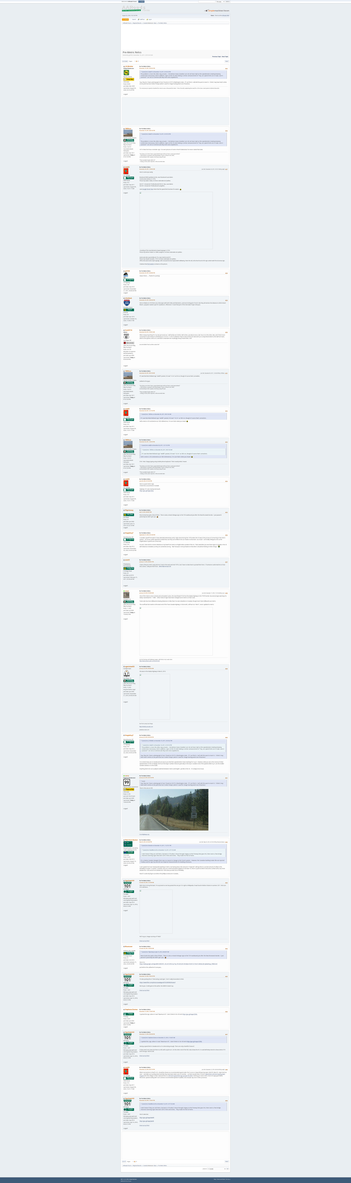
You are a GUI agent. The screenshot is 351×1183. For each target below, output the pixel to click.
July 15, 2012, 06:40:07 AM (145, 512)
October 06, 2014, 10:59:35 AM (146, 948)
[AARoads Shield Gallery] (124, 700)
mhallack (128, 298)
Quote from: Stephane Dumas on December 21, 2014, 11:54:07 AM (158, 1037)
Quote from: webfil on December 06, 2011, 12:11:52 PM (156, 445)
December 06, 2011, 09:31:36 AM (147, 373)
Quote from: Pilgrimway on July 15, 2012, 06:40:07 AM (155, 952)
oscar (127, 591)
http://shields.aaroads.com (146, 726)
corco (127, 776)
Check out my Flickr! (144, 941)
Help (215, 1179)
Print (226, 61)
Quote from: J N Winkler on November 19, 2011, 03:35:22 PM (157, 740)
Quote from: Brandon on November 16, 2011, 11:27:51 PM (156, 845)
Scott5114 (128, 330)
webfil (127, 167)
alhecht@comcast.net (165, 566)
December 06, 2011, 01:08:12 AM (147, 332)
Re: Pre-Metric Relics (144, 66)
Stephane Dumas (131, 1009)
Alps (155, 23)
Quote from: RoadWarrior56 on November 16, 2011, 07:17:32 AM (159, 850)
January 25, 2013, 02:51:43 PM (146, 777)
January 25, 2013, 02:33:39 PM (146, 737)
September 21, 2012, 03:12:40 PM (147, 534)
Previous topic (216, 56)
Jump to (205, 1168)
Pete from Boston (131, 840)
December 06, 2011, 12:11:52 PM (147, 410)
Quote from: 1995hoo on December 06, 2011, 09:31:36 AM (156, 414)
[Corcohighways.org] (124, 806)
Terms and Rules (221, 1179)
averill (127, 560)
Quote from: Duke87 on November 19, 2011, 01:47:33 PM (156, 72)
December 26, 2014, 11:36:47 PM (147, 1100)
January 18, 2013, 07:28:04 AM (146, 593)
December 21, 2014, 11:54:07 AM (147, 1011)
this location (150, 264)
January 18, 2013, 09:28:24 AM (146, 668)
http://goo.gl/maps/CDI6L (190, 1014)
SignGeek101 (129, 881)
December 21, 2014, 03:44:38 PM (147, 1034)
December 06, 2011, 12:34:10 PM (147, 441)
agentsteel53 (129, 667)
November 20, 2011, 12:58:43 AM (147, 169)
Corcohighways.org (144, 834)
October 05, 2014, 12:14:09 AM (146, 882)
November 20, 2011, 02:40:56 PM (147, 273)
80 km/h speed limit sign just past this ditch (181, 1076)
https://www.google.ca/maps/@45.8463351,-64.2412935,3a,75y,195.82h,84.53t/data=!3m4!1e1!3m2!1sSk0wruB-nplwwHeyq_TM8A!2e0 (178, 964)
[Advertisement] (175, 38)
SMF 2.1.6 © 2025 (125, 1179)
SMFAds (122, 1181)
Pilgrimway (129, 510)
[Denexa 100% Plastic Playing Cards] (124, 363)
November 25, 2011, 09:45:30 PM (147, 300)
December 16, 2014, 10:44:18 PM (147, 976)
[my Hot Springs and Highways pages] (124, 617)
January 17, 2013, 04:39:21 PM (146, 561)
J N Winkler (129, 66)
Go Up (124, 1161)
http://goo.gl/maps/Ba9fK (147, 1117)
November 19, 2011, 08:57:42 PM (147, 130)
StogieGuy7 (129, 533)
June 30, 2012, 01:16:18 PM (145, 481)
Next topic (225, 56)
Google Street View (147, 189)
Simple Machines (133, 1179)
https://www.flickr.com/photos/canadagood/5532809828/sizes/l (157, 982)
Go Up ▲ (228, 1179)
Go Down (125, 61)
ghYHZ (127, 271)
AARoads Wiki (225, 15)
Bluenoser (128, 946)
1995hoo (128, 129)
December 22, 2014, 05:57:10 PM (147, 1069)
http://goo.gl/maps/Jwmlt (147, 1121)
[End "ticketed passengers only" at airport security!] (124, 583)
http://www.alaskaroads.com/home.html (149, 661)
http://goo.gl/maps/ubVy (147, 491)
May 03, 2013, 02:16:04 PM (145, 842)
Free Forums (128, 1181)
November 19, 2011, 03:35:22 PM (147, 68)
